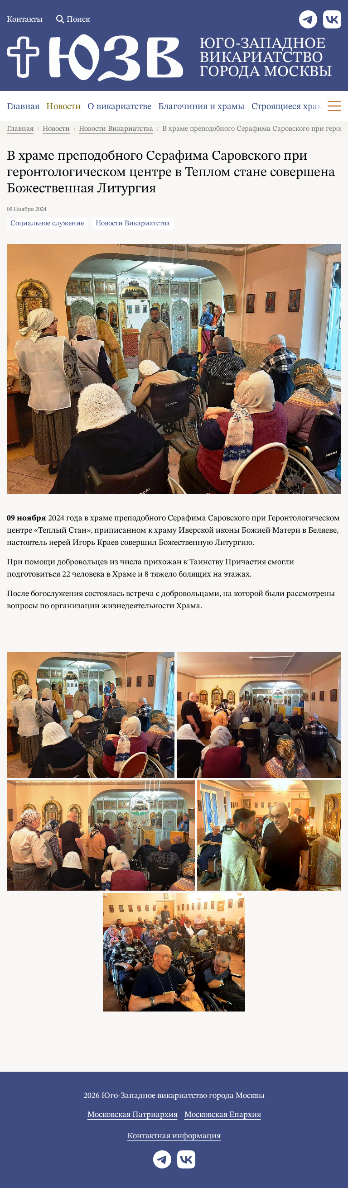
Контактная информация (174, 1136)
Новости (63, 106)
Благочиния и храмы (201, 106)
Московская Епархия (222, 1115)
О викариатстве (119, 106)
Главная (23, 106)
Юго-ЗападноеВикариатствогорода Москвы (265, 58)
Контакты (25, 19)
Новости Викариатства (116, 129)
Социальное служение (47, 223)
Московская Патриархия (132, 1115)
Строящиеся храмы (290, 106)
